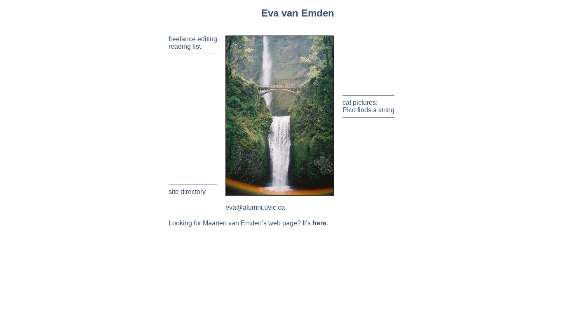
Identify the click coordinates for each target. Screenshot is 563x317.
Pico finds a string (368, 110)
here (319, 223)
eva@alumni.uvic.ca (255, 207)
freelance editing (193, 39)
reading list (185, 46)
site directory (187, 191)
